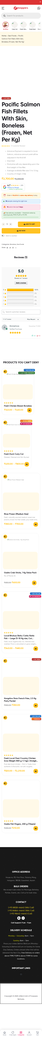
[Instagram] (23, 918)
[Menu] (3, 8)
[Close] (40, 1)
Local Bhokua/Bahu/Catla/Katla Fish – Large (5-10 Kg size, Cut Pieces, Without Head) (19, 637)
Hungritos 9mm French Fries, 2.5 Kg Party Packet (20, 699)
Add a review (21, 283)
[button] (9, 235)
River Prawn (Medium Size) (16, 514)
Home (4, 36)
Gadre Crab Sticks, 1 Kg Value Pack (20, 573)
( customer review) (18, 146)
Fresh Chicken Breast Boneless (18, 406)
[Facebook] (18, 918)
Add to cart (30, 224)
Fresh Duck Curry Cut (14, 454)
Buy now (22, 231)
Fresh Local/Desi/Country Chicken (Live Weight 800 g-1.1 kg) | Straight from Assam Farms (20, 759)
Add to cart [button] (34, 583)
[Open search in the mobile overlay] (21, 16)
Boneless (13, 244)
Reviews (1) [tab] (20, 257)
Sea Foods (12, 36)
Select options (29, 410)
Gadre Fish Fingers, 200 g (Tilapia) (20, 824)
